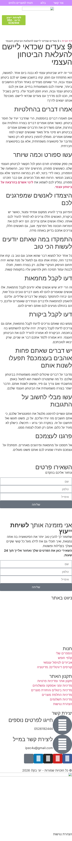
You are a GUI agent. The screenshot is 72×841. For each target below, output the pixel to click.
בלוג (43, 2)
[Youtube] (57, 758)
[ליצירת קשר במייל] (62, 744)
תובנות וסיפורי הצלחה (57, 621)
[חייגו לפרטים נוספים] (62, 725)
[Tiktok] (29, 758)
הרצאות (67, 607)
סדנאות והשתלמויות (59, 612)
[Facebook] (67, 758)
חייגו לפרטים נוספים (30, 720)
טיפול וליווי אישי (62, 616)
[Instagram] (48, 758)
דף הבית (67, 40)
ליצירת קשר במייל (33, 739)
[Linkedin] (38, 758)
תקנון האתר (64, 639)
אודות (68, 625)
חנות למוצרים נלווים (21, 2)
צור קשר (58, 2)
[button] (67, 20)
